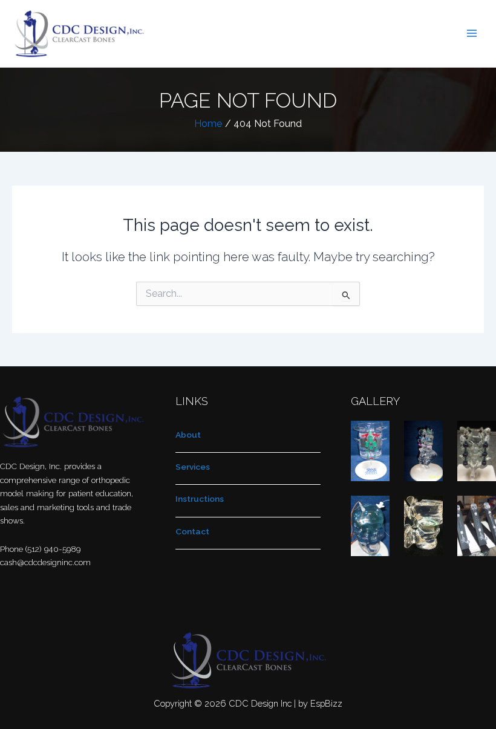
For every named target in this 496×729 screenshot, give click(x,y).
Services (192, 466)
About (188, 434)
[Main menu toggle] (472, 33)
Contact (192, 531)
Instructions (199, 499)
